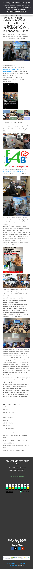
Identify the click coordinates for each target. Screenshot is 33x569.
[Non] (31, 7)
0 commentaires (20, 38)
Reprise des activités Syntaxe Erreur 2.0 (15, 440)
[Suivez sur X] (15, 548)
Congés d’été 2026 (8, 443)
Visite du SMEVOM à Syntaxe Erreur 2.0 (14, 450)
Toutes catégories (8, 38)
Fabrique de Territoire (9, 412)
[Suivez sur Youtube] (22, 548)
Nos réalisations (8, 417)
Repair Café (24, 36)
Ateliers (5, 407)
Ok (8, 11)
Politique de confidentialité (18, 11)
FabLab (5, 36)
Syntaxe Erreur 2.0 (11, 34)
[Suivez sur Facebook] (12, 548)
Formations (11, 36)
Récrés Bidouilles (8, 423)
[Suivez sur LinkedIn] (19, 548)
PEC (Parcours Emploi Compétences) (14, 172)
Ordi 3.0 (18, 36)
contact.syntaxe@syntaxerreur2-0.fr (17, 476)
